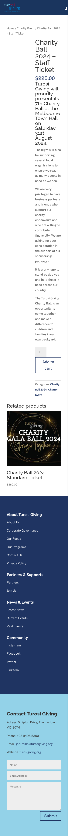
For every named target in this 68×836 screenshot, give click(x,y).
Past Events (15, 626)
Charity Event (26, 28)
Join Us (11, 590)
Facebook (14, 653)
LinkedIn (13, 670)
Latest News (15, 610)
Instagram (14, 645)
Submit (50, 816)
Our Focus (14, 538)
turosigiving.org (30, 752)
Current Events (17, 618)
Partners (13, 582)
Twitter (11, 662)
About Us (13, 522)
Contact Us (14, 555)
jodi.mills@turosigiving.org (34, 744)
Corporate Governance (22, 530)
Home (10, 28)
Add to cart (48, 365)
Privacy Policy (16, 563)
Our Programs (16, 547)
